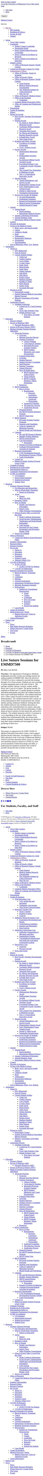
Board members (25, 1052)
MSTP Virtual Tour (26, 1256)
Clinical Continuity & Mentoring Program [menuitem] (27, 427)
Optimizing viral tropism (28, 905)
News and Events (21, 951)
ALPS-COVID (20, 1405)
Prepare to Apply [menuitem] (16, 290)
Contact (13, 1062)
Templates (18, 1397)
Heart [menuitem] (17, 234)
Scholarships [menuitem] (19, 240)
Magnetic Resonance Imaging (25, 1426)
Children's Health (21, 1073)
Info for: (8, 28)
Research (9, 648)
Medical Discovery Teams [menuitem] (19, 612)
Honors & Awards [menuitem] (16, 114)
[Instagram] (5, 801)
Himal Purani (24, 1108)
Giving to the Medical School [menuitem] (20, 226)
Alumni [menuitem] (13, 207)
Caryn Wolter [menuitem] (24, 261)
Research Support (16, 1386)
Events (12, 1473)
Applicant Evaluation (31, 1244)
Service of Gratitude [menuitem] (22, 533)
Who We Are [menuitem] (24, 94)
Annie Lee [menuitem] (23, 257)
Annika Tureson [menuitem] (25, 259)
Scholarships (19, 1081)
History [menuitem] (12, 112)
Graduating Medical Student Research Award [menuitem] (29, 128)
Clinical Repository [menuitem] (17, 618)
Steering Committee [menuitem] (26, 366)
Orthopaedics (19, 1077)
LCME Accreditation (17, 1314)
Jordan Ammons (25, 1112)
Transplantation (20, 1083)
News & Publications (27, 1211)
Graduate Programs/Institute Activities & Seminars (29, 1288)
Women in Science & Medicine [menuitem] (30, 445)
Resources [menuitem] (23, 385)
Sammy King (24, 1126)
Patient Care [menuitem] (10, 620)
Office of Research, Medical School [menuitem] (28, 96)
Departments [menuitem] (14, 108)
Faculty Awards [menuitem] (20, 149)
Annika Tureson (25, 1099)
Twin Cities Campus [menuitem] (17, 42)
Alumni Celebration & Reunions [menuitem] (26, 216)
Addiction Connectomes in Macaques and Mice (29, 933)
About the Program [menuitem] (22, 333)
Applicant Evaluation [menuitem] (31, 403)
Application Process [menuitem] (17, 302)
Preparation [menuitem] (28, 443)
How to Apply (24, 1229)
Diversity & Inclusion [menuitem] (18, 224)
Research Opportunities (23, 1291)
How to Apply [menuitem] (24, 389)
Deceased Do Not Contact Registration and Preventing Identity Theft (29, 1370)
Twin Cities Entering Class (29, 1151)
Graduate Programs (17, 1306)
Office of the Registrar (23, 885)
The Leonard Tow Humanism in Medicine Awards (30, 1012)
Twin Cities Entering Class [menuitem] (29, 311)
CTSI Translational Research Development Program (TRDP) (30, 1294)
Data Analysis (24, 928)
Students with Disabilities (28, 1265)
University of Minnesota (22, 817)
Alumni (13, 36)
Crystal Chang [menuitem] (24, 263)
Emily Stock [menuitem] (23, 265)
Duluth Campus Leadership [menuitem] (25, 46)
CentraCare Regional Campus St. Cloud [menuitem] (24, 69)
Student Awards (20, 961)
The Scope (9, 795)
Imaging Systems (25, 914)
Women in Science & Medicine (30, 1285)
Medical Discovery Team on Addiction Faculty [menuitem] (25, 615)
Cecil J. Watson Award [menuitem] (27, 147)
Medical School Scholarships (29, 1044)
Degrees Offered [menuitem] (16, 321)
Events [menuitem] (12, 633)
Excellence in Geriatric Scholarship (27, 985)
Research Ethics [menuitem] (16, 544)
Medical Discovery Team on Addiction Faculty (25, 1456)
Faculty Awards (20, 990)
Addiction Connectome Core (25, 930)
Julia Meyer (23, 1116)
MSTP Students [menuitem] (20, 418)
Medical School (6, 20)
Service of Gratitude (22, 1374)
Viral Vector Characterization (29, 907)
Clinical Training (30, 1182)
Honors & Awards (16, 955)
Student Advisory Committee (29, 1203)
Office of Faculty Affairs (23, 864)
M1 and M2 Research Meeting (30, 1275)
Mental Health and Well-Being (30, 1271)
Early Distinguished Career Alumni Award (29, 1028)
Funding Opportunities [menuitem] (18, 542)
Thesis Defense (29, 1217)
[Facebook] (1, 801)
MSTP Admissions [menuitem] (21, 387)
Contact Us (10, 764)
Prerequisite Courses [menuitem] (22, 292)
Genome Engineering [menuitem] (22, 581)
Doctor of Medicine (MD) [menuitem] (19, 323)
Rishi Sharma (24, 1124)
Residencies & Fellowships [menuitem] (20, 467)
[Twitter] (3, 801)
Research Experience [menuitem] (32, 394)
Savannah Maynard (26, 1128)
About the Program (22, 1174)
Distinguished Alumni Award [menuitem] (29, 185)
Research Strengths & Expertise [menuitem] (21, 571)
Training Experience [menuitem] (26, 339)
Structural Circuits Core (23, 909)
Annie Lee (23, 1097)
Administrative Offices (18, 858)
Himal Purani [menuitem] (24, 267)
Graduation (23, 887)
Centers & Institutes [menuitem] (17, 110)
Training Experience (26, 1180)
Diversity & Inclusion (18, 1064)
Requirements (29, 1232)
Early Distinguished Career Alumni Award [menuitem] (29, 188)
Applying (22, 947)
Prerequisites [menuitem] (33, 401)
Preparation (28, 1283)
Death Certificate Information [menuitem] (29, 517)
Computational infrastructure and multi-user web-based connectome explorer (29, 940)
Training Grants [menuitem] (20, 558)
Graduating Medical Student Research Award (29, 968)
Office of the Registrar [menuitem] (23, 98)
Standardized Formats (27, 936)
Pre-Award (14, 1388)
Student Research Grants (28, 1046)
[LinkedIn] (10, 801)
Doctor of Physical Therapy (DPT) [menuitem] (22, 327)
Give (7, 768)
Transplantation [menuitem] (20, 242)
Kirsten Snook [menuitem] (24, 277)
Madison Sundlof (25, 1120)
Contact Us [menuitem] (19, 459)
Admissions (10, 1087)
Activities (22, 1198)
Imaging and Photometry (28, 926)
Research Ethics (16, 1384)
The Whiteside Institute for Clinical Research (29, 877)
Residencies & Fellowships (20, 1308)
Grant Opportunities (26, 1298)
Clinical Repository (17, 1459)
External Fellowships (27, 1196)
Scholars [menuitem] (27, 604)
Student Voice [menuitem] (20, 482)
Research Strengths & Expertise (21, 1411)
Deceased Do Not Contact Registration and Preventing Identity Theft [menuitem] (29, 529)
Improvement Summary (23, 1318)
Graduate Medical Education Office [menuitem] (27, 102)
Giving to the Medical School (20, 1066)
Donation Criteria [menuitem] (21, 500)
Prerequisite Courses (22, 1132)
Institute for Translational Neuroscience (28, 1431)
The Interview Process (32, 1246)
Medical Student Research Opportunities (28, 873)
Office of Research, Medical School (28, 883)
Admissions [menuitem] (10, 247)
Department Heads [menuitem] (21, 48)
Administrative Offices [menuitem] (18, 71)
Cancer (17, 1070)
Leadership (14, 831)
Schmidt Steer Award (27, 978)
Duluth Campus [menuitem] (16, 63)
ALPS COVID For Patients (29, 1407)
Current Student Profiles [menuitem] (23, 255)
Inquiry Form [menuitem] (24, 509)
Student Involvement (22, 1320)
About (8, 827)
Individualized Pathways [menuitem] (19, 469)
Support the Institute (31, 1446)
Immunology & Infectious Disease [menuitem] (27, 583)
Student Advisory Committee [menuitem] (29, 362)
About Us (13, 1089)
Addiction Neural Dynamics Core (27, 918)
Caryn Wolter (24, 1101)
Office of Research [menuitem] (17, 536)
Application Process (17, 1143)
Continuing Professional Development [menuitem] (24, 472)
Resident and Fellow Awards (25, 982)
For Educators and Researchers (26, 1329)
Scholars (27, 1444)
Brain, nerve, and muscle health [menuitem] (26, 228)
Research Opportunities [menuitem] (23, 451)
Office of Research (17, 1376)
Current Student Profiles (23, 1095)
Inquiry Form (24, 1349)
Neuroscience (20, 1428)
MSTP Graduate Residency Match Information (30, 1221)
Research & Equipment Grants (30, 1042)
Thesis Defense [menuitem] (29, 377)
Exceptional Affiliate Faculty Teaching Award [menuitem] (29, 161)
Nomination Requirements (28, 1033)
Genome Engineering (22, 1421)
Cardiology (19, 1417)
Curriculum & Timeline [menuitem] (32, 344)
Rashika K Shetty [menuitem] (25, 282)
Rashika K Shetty (25, 1122)
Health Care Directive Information (27, 1346)
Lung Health (19, 1448)
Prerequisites (33, 1242)
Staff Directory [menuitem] (24, 364)
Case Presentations (26, 1281)
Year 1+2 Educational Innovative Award (27, 1016)
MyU (7, 12)
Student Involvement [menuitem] (22, 480)
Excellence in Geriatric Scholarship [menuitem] (27, 144)
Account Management (27, 1037)
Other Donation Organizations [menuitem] (30, 511)
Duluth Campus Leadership (25, 833)
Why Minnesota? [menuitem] (21, 251)
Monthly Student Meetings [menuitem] (29, 436)
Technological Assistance (28, 924)
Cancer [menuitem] (17, 230)
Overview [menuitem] (22, 335)
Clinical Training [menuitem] (30, 341)
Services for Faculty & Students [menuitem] (26, 195)
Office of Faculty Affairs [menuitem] (23, 77)
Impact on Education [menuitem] (26, 492)
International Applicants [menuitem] (32, 398)
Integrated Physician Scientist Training (31, 1187)
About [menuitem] (8, 40)
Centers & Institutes (17, 897)
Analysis (22, 916)
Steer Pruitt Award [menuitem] (26, 139)
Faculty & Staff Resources (15, 776)
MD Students (15, 30)
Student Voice (20, 1322)
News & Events (29, 1440)
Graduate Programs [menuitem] (17, 465)
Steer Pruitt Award (26, 980)
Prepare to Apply (16, 1130)
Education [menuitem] (9, 319)
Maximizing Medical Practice (29, 1054)
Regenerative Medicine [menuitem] (23, 238)
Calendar (18, 1273)
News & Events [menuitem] (29, 600)
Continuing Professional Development (24, 1312)
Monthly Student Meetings (29, 1277)
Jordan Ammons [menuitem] (25, 271)
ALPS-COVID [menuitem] (20, 564)
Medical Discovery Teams (19, 1452)
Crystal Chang (24, 1104)
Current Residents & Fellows (16, 784)
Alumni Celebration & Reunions (26, 1056)
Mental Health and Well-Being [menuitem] (30, 430)
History (12, 953)
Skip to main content (8, 2)
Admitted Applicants (22, 1145)
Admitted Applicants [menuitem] (22, 304)
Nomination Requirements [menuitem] (28, 193)
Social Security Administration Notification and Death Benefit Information (30, 1362)
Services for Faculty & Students (26, 1035)
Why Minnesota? (21, 1091)
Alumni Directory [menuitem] (25, 368)
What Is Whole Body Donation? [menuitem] (26, 490)
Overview (22, 1176)
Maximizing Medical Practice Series (28, 1060)
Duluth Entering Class (27, 1153)
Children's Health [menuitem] (21, 232)
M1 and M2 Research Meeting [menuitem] (30, 434)
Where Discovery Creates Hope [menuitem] (21, 628)
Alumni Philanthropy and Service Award (28, 1022)
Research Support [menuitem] (16, 546)
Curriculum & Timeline (32, 1184)
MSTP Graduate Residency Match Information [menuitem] (30, 381)
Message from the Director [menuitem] (29, 337)
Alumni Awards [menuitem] (20, 178)
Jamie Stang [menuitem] (23, 269)
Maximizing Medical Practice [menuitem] (29, 213)
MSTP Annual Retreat (27, 1279)
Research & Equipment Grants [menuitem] (30, 201)
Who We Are (24, 881)
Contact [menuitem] (13, 222)
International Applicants (32, 1239)
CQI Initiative (20, 1316)
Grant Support (24, 870)
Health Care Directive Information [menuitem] (27, 506)
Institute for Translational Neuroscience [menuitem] (28, 590)
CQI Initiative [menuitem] (20, 476)
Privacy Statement (21, 821)
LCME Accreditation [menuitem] (17, 474)
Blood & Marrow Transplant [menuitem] (25, 573)
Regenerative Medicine (23, 1079)
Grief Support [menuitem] (24, 525)
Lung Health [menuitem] (19, 608)
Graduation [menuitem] (23, 100)
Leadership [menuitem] (14, 44)
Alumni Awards (20, 1019)
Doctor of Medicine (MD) (19, 1163)
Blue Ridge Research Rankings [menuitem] (21, 626)
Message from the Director (29, 1178)
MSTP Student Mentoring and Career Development (32, 1192)
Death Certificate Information (29, 1357)
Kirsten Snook (24, 1118)
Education (9, 1159)
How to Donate (20, 1343)
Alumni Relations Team (23, 1058)
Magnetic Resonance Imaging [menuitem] (25, 585)
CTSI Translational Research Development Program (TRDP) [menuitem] (30, 454)
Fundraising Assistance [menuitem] (27, 199)
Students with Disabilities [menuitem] (28, 424)
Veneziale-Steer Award (27, 971)
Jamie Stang (23, 1110)
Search (4, 16)
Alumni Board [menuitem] (20, 209)
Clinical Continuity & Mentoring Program (27, 1268)
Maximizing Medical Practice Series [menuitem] (28, 220)
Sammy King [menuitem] (24, 286)
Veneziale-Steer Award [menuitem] (27, 131)
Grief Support (24, 1366)
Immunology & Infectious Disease (27, 1424)
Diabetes (18, 1419)
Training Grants (20, 1399)
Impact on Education (26, 1333)
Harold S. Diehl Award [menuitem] (27, 191)
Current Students (12, 782)
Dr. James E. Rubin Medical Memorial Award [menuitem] (29, 124)
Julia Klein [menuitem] (23, 273)
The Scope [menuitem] (14, 631)
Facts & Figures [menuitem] (20, 253)
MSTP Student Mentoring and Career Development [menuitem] (32, 352)
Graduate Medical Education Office (27, 889)
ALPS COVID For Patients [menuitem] (29, 567)
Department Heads (21, 835)
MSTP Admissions (21, 1227)
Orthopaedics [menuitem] (19, 236)
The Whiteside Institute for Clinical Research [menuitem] (29, 91)
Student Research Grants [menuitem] (28, 205)
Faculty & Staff (15, 34)
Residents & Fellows (17, 32)
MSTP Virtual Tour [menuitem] (26, 416)
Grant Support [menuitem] (24, 83)
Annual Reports (11, 797)
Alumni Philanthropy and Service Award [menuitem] (28, 181)
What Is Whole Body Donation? (26, 1331)
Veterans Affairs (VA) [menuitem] (22, 560)
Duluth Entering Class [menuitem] (27, 313)
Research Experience (32, 1235)
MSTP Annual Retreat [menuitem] (27, 439)
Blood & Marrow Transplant (25, 1413)
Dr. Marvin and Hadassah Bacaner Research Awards (28, 974)
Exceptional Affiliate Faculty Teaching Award (29, 1001)
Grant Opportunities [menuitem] (26, 457)
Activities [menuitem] (22, 358)
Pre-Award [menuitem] (14, 548)
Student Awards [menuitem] (20, 121)
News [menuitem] (8, 622)
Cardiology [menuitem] (19, 577)
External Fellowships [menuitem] (27, 356)
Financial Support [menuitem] (25, 410)
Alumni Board (20, 1050)
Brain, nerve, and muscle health (26, 1068)
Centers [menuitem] (26, 595)
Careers (8, 770)
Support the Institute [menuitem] (31, 606)
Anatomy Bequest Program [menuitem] (20, 486)
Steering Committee (26, 1207)
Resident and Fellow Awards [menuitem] (25, 141)
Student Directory (25, 1201)
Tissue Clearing (25, 912)
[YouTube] (8, 801)
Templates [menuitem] (18, 556)
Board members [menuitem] (25, 211)
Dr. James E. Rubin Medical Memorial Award (29, 964)
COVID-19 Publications (23, 1409)
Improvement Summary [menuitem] (23, 478)
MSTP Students (20, 1258)
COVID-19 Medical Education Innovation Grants (24, 652)
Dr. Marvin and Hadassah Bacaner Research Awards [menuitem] (28, 134)
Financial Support (25, 1250)
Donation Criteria (21, 1341)
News (8, 1463)
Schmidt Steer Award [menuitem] (27, 137)
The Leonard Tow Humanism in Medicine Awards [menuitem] (30, 171)
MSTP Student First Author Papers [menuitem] (31, 373)
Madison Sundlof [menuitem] (25, 280)
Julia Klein (23, 1114)
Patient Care (10, 1461)
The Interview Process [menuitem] (32, 405)
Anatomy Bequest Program (20, 1326)
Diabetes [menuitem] (18, 579)
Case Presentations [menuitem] (26, 441)
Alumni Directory (25, 1209)
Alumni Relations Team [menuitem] (23, 218)
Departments (14, 895)
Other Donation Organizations (30, 1351)
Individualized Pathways (19, 1310)
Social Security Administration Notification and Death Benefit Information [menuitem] (30, 521)
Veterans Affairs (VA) (22, 1401)
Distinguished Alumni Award (29, 1025)
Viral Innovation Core (23, 899)
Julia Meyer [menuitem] (23, 275)
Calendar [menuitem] (18, 432)
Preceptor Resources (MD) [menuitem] (24, 325)
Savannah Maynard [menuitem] (26, 288)
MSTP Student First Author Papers (31, 1214)
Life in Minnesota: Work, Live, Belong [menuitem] (24, 244)
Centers (26, 1436)
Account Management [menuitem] (27, 197)
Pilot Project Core (21, 945)
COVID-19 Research (13, 650)
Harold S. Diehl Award (27, 1031)
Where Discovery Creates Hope (17, 793)
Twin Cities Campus (17, 829)
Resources (23, 1225)
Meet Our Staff (24, 1339)
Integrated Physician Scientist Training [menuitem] (31, 347)
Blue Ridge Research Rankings (21, 1467)
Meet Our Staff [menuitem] (24, 498)
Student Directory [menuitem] (25, 360)
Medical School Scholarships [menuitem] (29, 203)
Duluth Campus (16, 850)
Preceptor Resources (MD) (24, 1165)
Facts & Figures (20, 1093)
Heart (17, 1075)
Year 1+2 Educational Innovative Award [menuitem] (27, 175)
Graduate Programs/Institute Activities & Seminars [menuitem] (29, 448)
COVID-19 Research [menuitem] (18, 562)
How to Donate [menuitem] (20, 503)
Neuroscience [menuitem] (20, 587)
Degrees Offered (16, 1161)
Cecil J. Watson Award (27, 988)
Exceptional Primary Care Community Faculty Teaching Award (30, 1006)
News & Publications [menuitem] (27, 370)
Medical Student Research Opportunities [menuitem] (28, 87)
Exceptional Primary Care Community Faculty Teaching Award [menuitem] (30, 166)
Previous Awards (25, 949)
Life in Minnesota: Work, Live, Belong (24, 1085)
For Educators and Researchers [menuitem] (26, 488)
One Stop (9, 10)
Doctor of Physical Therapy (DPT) (22, 1168)
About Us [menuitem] (13, 249)
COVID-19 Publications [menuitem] (23, 569)
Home (8, 646)
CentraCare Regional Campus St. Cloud (24, 856)
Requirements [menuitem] (29, 391)
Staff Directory (24, 1205)
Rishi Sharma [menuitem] (24, 284)
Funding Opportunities (18, 1382)
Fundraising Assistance (27, 1040)
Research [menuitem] (9, 484)
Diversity (9, 772)
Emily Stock (23, 1106)
